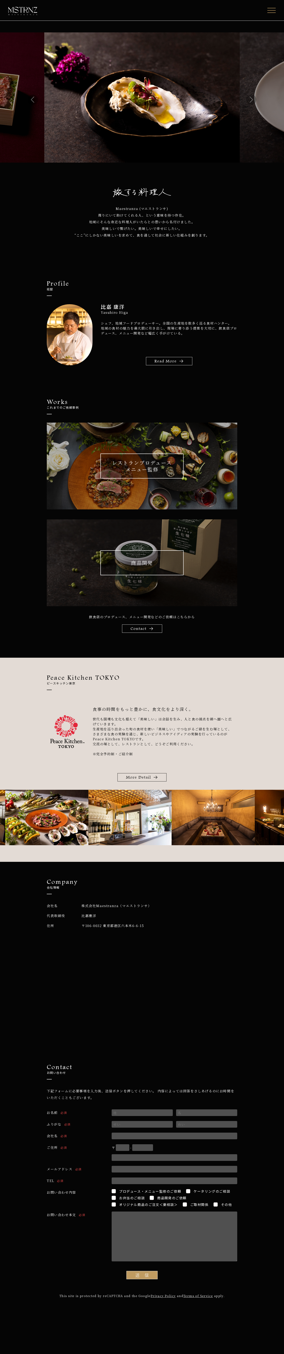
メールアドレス (64, 1169)
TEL (55, 1180)
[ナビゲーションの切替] (271, 10)
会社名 (57, 1135)
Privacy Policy (163, 1296)
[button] (33, 99)
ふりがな (59, 1124)
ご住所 (57, 1147)
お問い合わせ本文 (66, 1214)
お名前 (57, 1112)
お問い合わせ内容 (62, 1192)
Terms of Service (198, 1296)
